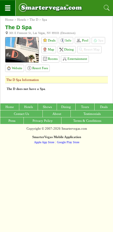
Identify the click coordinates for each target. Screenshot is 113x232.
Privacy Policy (43, 120)
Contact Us (21, 114)
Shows (47, 107)
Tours (85, 107)
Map (50, 49)
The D (34, 19)
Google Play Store (68, 142)
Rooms (52, 58)
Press (11, 120)
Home (9, 19)
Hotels (21, 19)
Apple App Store (44, 142)
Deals (51, 40)
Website (16, 68)
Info (67, 40)
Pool (84, 40)
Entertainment (77, 58)
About (56, 114)
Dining (68, 49)
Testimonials (92, 114)
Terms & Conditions (87, 120)
